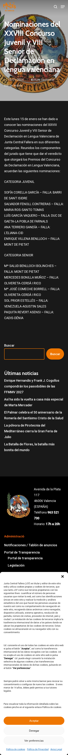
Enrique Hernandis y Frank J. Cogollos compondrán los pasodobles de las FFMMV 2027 (31, 386)
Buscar (9, 345)
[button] (62, 576)
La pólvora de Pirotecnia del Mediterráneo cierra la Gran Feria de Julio (30, 431)
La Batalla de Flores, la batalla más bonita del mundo (29, 447)
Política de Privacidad (38, 749)
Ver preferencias (34, 740)
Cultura (35, 79)
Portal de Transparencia (22, 552)
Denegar (34, 730)
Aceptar (34, 720)
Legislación (16, 565)
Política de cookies (15, 749)
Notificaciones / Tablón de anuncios (30, 545)
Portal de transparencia (25, 558)
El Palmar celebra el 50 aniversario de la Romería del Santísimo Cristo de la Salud (33, 415)
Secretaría (47, 79)
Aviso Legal (56, 749)
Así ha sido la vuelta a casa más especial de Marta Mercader (33, 402)
